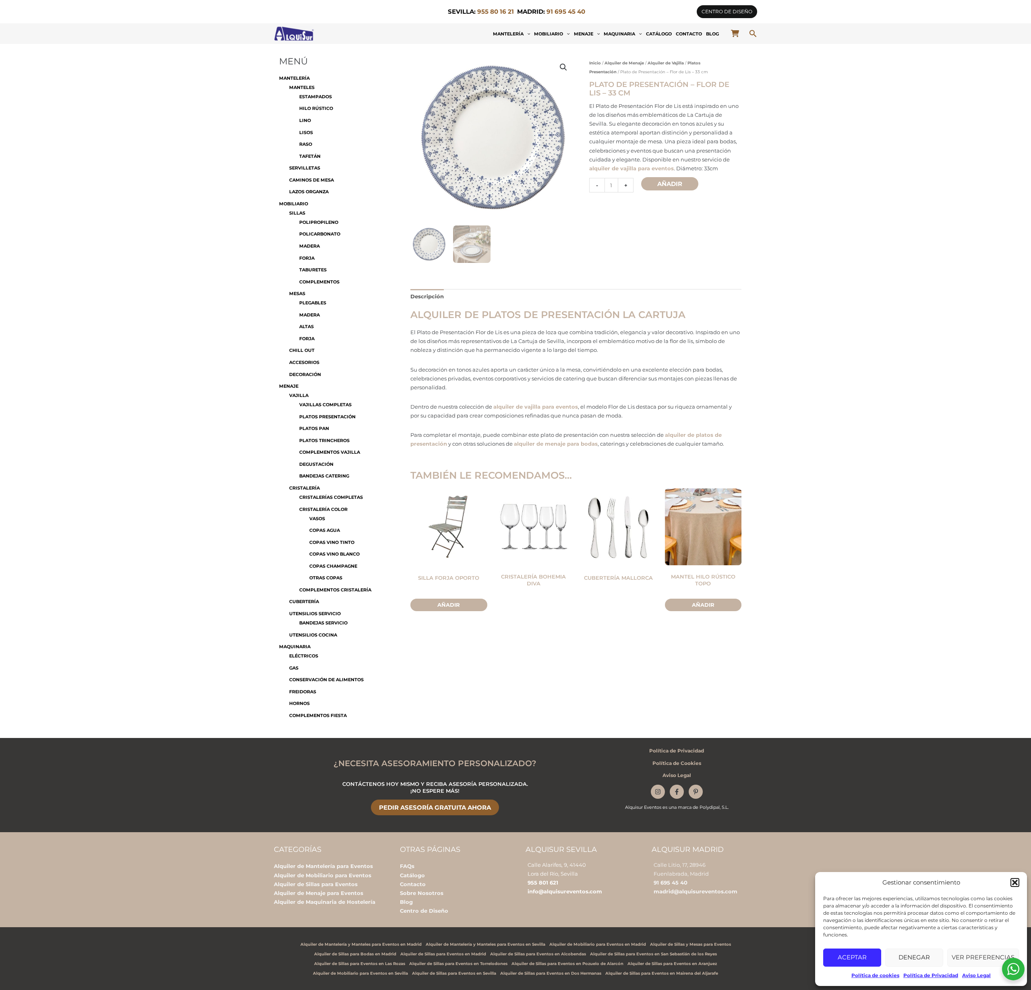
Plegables (312, 303)
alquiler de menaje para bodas (556, 443)
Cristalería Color (323, 509)
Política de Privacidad (930, 975)
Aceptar (852, 957)
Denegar (914, 957)
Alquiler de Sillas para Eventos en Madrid (443, 954)
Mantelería (508, 34)
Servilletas (304, 168)
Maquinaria (619, 34)
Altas (306, 326)
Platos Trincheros (324, 440)
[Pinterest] (696, 792)
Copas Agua (324, 530)
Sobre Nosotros (421, 893)
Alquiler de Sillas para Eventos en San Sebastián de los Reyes (653, 954)
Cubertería (304, 601)
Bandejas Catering (324, 476)
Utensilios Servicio (315, 613)
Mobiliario (548, 34)
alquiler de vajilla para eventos (631, 168)
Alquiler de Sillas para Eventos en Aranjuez (672, 963)
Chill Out (302, 350)
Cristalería (304, 488)
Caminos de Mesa (311, 180)
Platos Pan (314, 428)
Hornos (299, 703)
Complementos (319, 282)
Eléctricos (303, 656)
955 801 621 (543, 882)
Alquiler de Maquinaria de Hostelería (324, 902)
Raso (305, 144)
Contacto (689, 34)
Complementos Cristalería (335, 590)
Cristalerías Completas (331, 497)
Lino (305, 120)
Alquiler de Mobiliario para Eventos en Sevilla (360, 973)
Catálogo (659, 34)
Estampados (315, 96)
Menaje (583, 34)
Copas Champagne (333, 566)
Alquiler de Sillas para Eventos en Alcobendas (538, 954)
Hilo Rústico (316, 108)
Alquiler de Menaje (624, 63)
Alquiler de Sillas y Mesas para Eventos (690, 944)
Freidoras (302, 691)
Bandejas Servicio (323, 623)
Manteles (302, 87)
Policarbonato (319, 234)
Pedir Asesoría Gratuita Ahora (435, 807)
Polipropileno (318, 222)
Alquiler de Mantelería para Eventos (323, 866)
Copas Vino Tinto (331, 542)
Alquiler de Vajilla (666, 63)
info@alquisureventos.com (565, 891)
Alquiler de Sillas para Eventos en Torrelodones (458, 963)
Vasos (317, 518)
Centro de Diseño (424, 910)
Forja (307, 258)
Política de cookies (875, 975)
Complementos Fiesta (318, 715)
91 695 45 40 (670, 882)
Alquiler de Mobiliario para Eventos (322, 875)
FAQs (407, 866)
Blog (712, 34)
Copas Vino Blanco (334, 554)
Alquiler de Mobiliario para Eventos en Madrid (597, 944)
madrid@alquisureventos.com (695, 891)
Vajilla (298, 395)
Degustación (316, 464)
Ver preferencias (983, 957)
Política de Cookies (676, 763)
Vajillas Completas (325, 404)
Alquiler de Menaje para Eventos (318, 893)
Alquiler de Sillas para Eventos (316, 884)
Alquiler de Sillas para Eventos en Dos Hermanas (550, 973)
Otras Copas (325, 578)
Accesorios (304, 362)
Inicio (595, 63)
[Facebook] (677, 792)
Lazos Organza (309, 191)
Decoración (305, 374)
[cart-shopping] (735, 33)
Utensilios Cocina (313, 635)
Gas (293, 668)
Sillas (297, 213)
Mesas (297, 293)
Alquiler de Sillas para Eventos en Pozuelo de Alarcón (567, 963)
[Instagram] (658, 792)
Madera (309, 246)
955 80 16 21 (495, 11)
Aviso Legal (976, 975)
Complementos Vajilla (329, 452)
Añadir (669, 184)
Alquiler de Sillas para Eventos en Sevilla (454, 973)
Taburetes (313, 270)
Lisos (306, 132)
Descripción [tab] (427, 296)
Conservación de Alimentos (326, 679)
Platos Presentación (327, 417)
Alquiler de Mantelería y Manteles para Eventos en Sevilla (485, 944)
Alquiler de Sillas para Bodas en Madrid (355, 954)
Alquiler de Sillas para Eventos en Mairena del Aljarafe (661, 973)
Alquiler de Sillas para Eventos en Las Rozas (359, 963)
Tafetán (310, 156)
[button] (1015, 882)
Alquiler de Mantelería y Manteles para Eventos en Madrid (361, 944)
